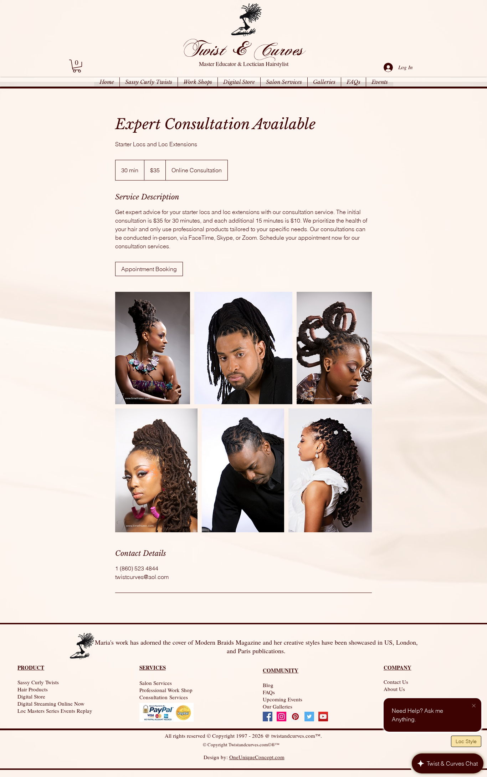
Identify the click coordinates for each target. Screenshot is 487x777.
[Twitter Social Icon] (309, 716)
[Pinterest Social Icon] (295, 716)
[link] (76, 66)
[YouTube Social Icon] (323, 716)
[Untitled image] (152, 348)
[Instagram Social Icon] (281, 716)
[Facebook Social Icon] (267, 716)
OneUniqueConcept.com (256, 757)
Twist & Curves (242, 49)
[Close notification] (474, 706)
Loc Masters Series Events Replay (54, 710)
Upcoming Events (282, 699)
